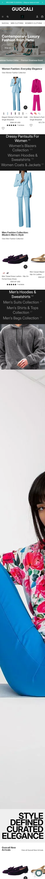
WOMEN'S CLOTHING (33, 23)
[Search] (7, 16)
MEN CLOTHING (17, 23)
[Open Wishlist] (3, 128)
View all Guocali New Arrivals (32, 850)
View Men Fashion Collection (12, 239)
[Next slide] (40, 103)
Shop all (8, 48)
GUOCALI (5, 23)
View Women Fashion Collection (14, 73)
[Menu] (2, 16)
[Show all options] (26, 113)
